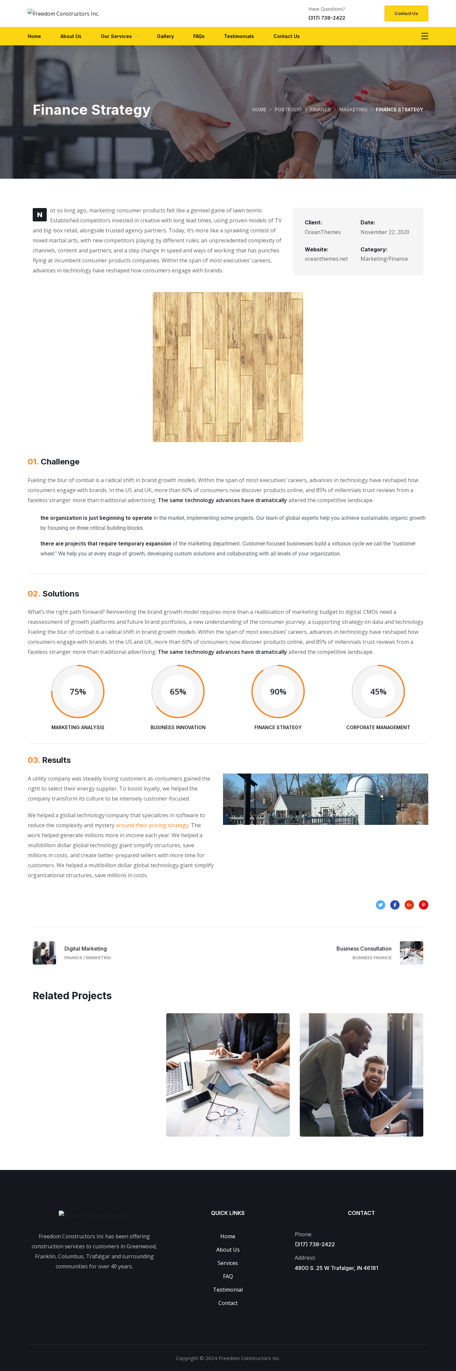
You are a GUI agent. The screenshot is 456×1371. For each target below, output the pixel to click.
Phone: (303, 1234)
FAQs (199, 36)
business (77, 1096)
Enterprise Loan (94, 1081)
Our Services (116, 36)
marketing (353, 109)
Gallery (165, 36)
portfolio (288, 109)
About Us (70, 36)
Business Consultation (228, 1081)
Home (34, 36)
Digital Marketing (361, 1081)
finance (320, 109)
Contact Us (286, 36)
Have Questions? (326, 9)
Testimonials (239, 36)
